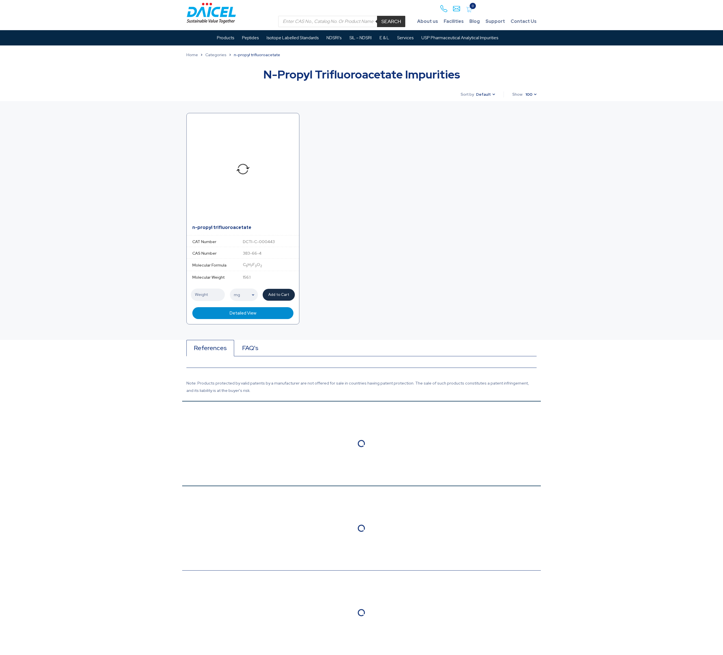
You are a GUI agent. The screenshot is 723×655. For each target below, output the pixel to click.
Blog (474, 21)
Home (192, 54)
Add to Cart (278, 294)
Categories (216, 54)
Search (391, 21)
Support (495, 21)
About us (427, 21)
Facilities (454, 21)
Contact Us (524, 21)
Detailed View (243, 313)
